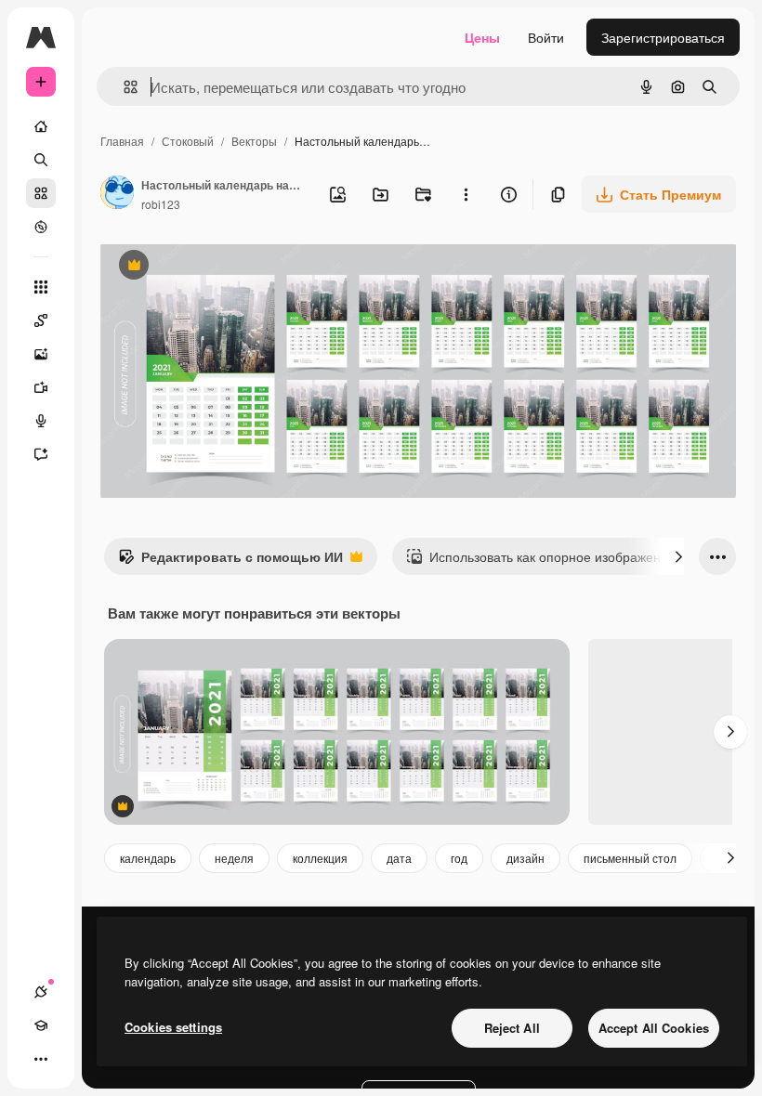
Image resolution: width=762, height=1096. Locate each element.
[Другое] (41, 1059)
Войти (546, 37)
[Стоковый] (41, 193)
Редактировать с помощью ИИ (230, 561)
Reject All (512, 1028)
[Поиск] (41, 160)
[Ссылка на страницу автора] (117, 194)
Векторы (254, 141)
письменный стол (630, 858)
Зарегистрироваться (663, 37)
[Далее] (678, 556)
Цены (482, 37)
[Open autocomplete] (123, 87)
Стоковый (188, 141)
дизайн (525, 858)
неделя (234, 858)
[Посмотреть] (41, 226)
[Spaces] (41, 320)
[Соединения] (41, 992)
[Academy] (41, 1025)
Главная (122, 141)
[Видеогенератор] (41, 387)
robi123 (160, 204)
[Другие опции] (465, 194)
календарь (148, 858)
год (459, 858)
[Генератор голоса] (41, 421)
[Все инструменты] (41, 287)
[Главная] (41, 126)
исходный (224, 267)
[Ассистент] (41, 454)
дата (399, 858)
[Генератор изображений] (41, 354)
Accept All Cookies (653, 1028)
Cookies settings (173, 1027)
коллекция (320, 858)
